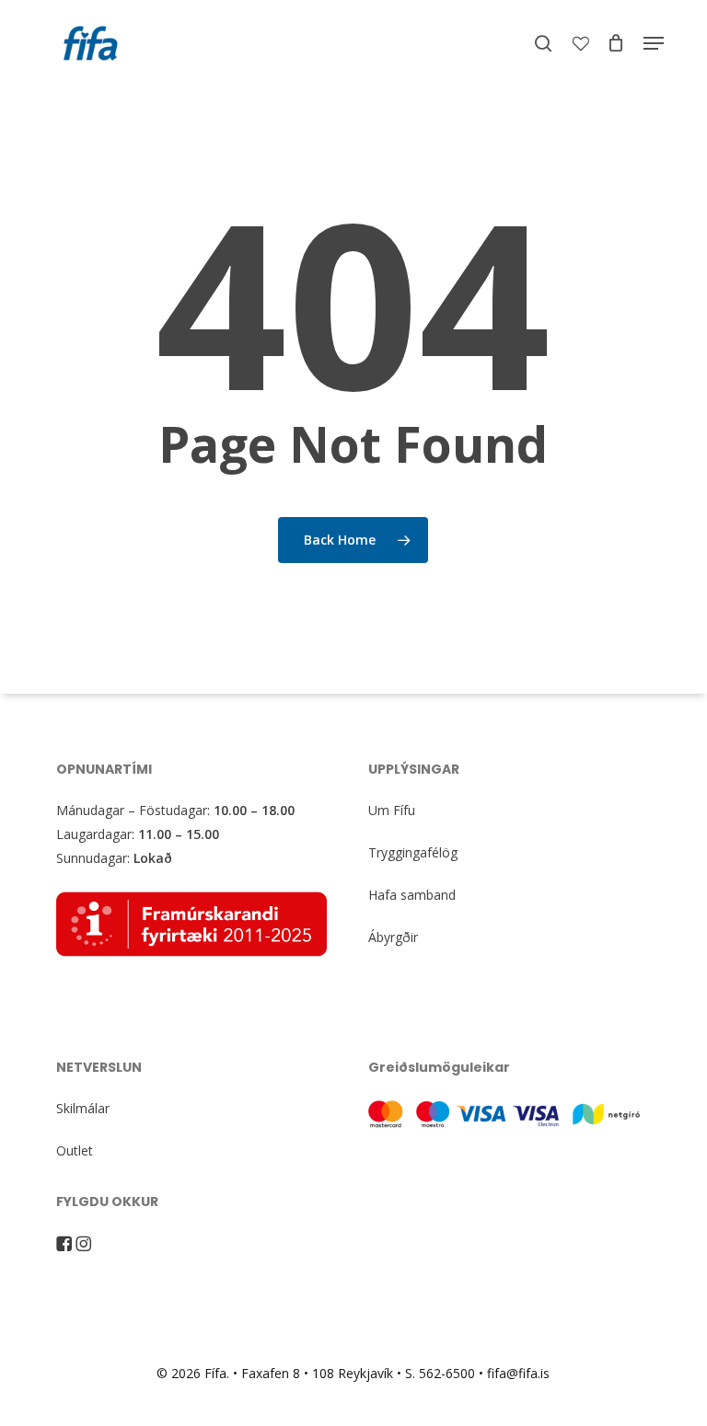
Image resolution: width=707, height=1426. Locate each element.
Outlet (74, 1150)
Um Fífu (391, 810)
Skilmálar (83, 1108)
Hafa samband (412, 894)
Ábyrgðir (393, 937)
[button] (653, 43)
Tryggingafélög (413, 852)
